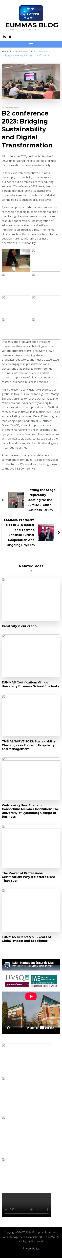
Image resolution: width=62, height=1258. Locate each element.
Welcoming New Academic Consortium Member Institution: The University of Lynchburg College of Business (30, 811)
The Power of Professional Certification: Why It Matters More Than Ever (28, 876)
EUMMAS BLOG (31, 25)
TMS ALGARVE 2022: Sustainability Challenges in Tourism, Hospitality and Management (29, 745)
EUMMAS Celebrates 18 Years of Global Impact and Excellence (26, 938)
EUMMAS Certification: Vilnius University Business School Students (30, 684)
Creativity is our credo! (19, 626)
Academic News (11, 107)
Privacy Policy (31, 1248)
